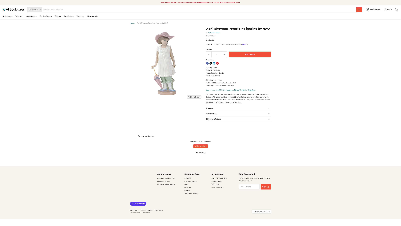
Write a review (200, 146)
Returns (187, 190)
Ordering (187, 187)
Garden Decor (45, 16)
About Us (187, 178)
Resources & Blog (218, 187)
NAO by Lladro (214, 32)
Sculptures (7, 16)
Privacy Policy (134, 210)
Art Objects (31, 16)
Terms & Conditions (147, 210)
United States (260, 212)
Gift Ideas (80, 16)
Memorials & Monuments (166, 184)
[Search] (359, 9)
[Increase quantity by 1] (224, 54)
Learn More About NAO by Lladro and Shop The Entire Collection (230, 90)
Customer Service (190, 181)
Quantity (209, 49)
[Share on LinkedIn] (214, 63)
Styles (57, 16)
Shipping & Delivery (191, 193)
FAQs (186, 184)
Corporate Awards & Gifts (166, 178)
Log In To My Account (219, 178)
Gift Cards (215, 184)
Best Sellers (69, 16)
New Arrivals (92, 16)
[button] (388, 9)
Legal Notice (159, 210)
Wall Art (18, 16)
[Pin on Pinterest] (217, 63)
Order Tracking (217, 181)
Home (132, 23)
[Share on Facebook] (207, 63)
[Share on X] (210, 63)
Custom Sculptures (163, 181)
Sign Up (265, 187)
